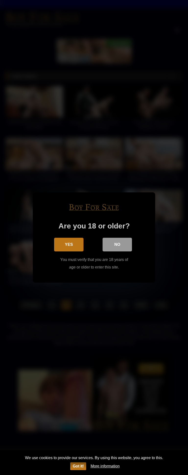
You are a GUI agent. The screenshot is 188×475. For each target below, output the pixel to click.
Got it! (78, 466)
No (117, 244)
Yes (69, 244)
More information (105, 466)
